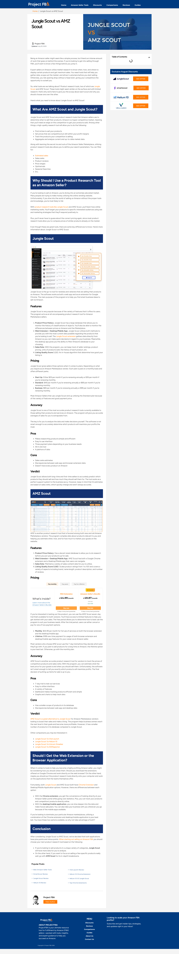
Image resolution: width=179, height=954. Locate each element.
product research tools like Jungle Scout (51, 207)
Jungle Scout (51, 785)
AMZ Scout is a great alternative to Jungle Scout (50, 719)
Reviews (126, 5)
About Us (89, 936)
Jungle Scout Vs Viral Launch (47, 739)
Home (63, 5)
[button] (149, 57)
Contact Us (89, 939)
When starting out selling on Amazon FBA (76, 839)
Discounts (97, 5)
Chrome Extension (86, 785)
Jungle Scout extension (66, 336)
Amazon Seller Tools (79, 5)
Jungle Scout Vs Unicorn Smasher (49, 744)
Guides (138, 5)
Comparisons (112, 5)
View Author (50, 902)
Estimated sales (41, 155)
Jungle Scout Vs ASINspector (47, 747)
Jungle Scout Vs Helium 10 (46, 741)
